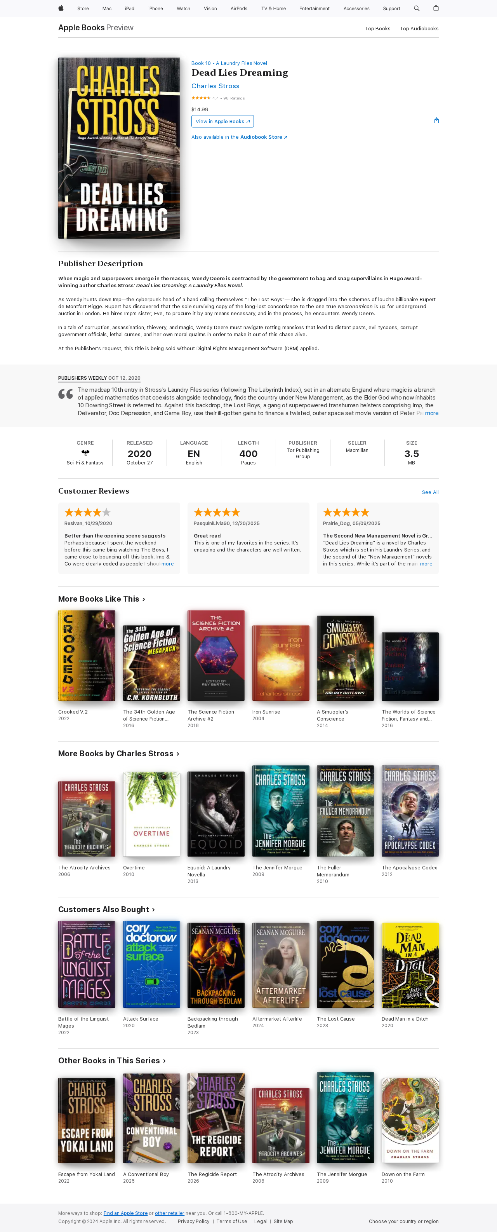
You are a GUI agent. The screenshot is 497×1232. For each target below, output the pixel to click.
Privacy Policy (193, 1221)
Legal (260, 1221)
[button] (417, 8)
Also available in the (236, 137)
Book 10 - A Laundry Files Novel (229, 63)
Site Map (283, 1221)
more (432, 413)
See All (430, 492)
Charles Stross (215, 86)
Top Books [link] (378, 28)
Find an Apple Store (126, 1213)
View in (220, 121)
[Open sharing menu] (437, 121)
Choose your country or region (404, 1221)
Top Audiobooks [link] (419, 28)
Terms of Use (231, 1221)
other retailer (169, 1213)
